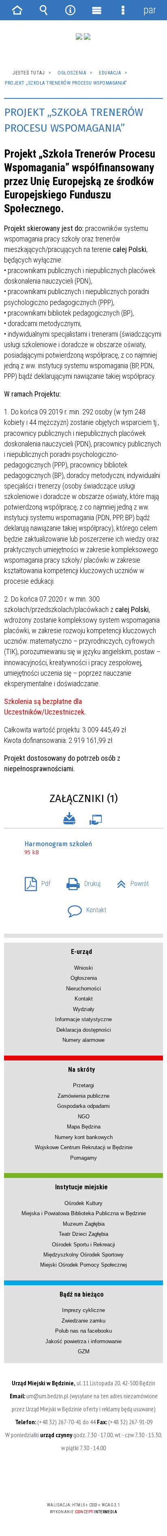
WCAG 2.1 (108, 1481)
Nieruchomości (83, 989)
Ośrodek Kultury (83, 1203)
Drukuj (80, 881)
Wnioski (83, 968)
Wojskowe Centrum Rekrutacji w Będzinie (84, 1147)
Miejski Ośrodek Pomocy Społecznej (83, 1265)
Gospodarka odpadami (83, 1106)
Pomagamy (83, 1158)
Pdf (34, 881)
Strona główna (17, 10)
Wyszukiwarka (44, 10)
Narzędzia (70, 10)
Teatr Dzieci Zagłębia (83, 1234)
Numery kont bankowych (84, 1137)
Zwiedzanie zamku (83, 1321)
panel (149, 10)
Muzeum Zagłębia (84, 1224)
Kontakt (83, 907)
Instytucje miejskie (81, 1187)
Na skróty (81, 1069)
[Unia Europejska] (87, 36)
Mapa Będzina (84, 1127)
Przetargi (83, 1085)
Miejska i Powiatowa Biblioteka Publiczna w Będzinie (83, 1213)
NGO (84, 1117)
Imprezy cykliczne (83, 1310)
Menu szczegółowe (123, 10)
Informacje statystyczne (83, 1019)
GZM (84, 1351)
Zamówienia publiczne (83, 1096)
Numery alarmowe (83, 1040)
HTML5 (70, 1481)
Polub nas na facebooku (83, 1331)
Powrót (129, 881)
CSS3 (82, 1481)
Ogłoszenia (84, 978)
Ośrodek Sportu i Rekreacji (83, 1245)
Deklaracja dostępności (83, 1030)
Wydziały (83, 1009)
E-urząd (81, 952)
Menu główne (97, 10)
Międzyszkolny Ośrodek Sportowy (83, 1255)
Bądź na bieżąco (82, 1294)
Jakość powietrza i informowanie (83, 1341)
